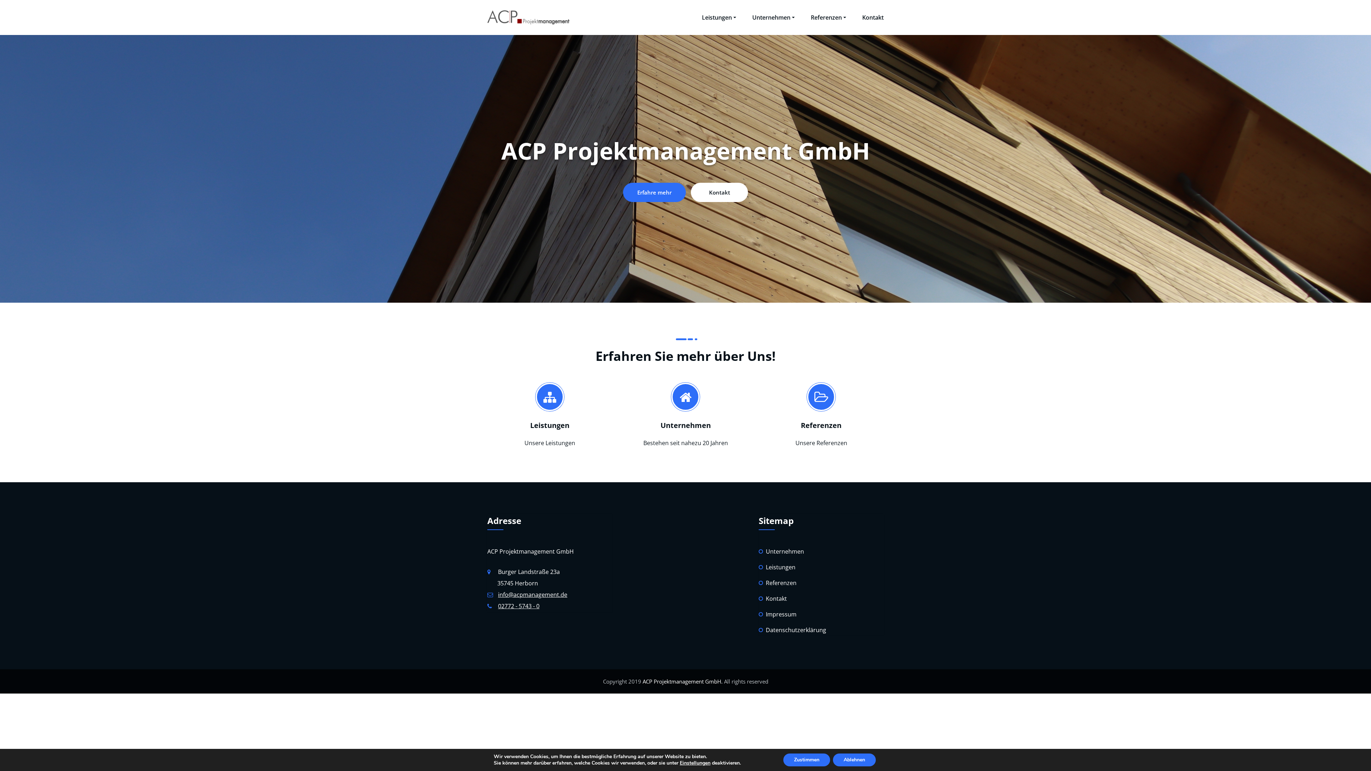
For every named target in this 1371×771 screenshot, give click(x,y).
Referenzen (826, 17)
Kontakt (873, 17)
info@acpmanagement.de (532, 595)
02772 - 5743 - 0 (518, 606)
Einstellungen (695, 763)
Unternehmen (771, 17)
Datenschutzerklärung (796, 630)
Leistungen (717, 17)
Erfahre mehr (654, 192)
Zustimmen (806, 759)
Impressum (781, 614)
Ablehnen (854, 759)
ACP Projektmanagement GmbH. (682, 681)
